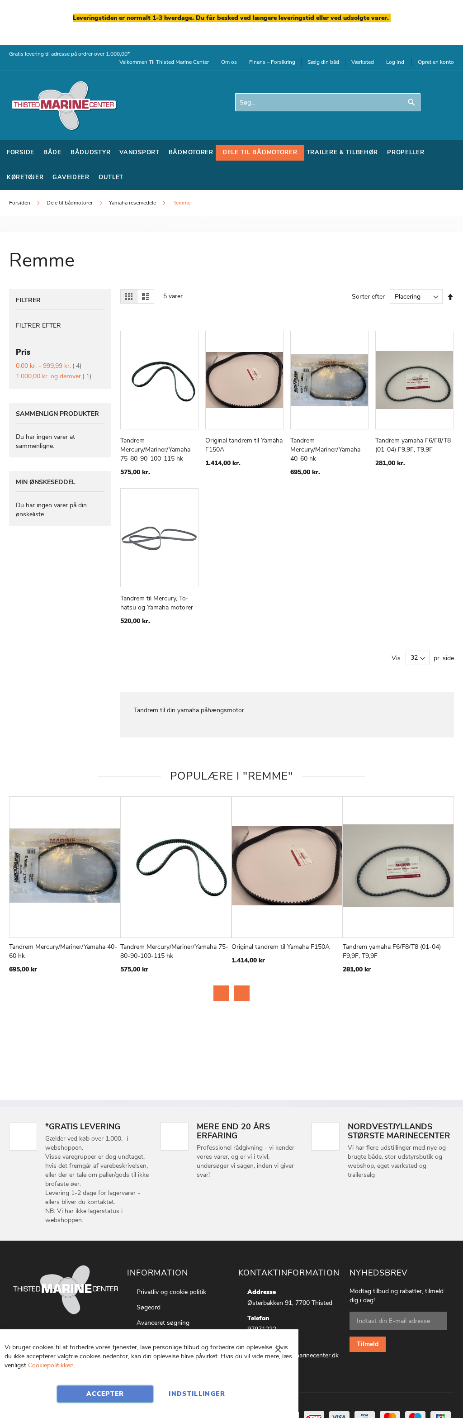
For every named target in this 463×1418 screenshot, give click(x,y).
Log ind (395, 62)
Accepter (105, 1393)
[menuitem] (20, 153)
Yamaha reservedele (133, 202)
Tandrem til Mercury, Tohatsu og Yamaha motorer (156, 603)
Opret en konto (436, 62)
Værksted (362, 62)
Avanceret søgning (163, 1322)
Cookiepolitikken (51, 1365)
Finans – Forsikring (272, 62)
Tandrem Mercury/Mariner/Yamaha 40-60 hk (325, 449)
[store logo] (63, 105)
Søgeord (149, 1307)
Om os (229, 62)
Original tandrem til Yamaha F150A (281, 946)
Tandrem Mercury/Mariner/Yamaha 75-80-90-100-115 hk (155, 449)
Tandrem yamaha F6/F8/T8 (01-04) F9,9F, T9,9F (413, 445)
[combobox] (327, 102)
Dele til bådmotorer (70, 202)
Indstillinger (197, 1393)
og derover (53, 376)
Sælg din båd (323, 62)
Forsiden (20, 202)
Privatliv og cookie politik (171, 1292)
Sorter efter (368, 296)
